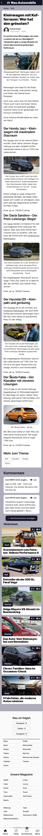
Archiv (6, 765)
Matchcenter (27, 745)
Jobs (5, 811)
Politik (25, 741)
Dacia (10, 224)
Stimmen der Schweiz (31, 757)
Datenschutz (8, 815)
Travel (25, 792)
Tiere (5, 792)
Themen (26, 761)
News (6, 741)
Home (6, 8)
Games (6, 757)
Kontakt (26, 811)
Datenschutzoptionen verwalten (12, 819)
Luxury (25, 784)
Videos (6, 753)
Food (25, 788)
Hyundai (11, 308)
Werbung (7, 808)
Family (6, 788)
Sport (6, 745)
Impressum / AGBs (30, 815)
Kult (12, 8)
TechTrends (27, 796)
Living (25, 780)
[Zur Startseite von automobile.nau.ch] (21, 2)
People (6, 749)
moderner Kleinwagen (14, 311)
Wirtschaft (27, 749)
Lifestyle (7, 761)
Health (6, 780)
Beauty (6, 800)
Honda (10, 140)
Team (25, 808)
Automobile (8, 796)
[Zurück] (1, 2)
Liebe (6, 784)
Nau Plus (26, 753)
